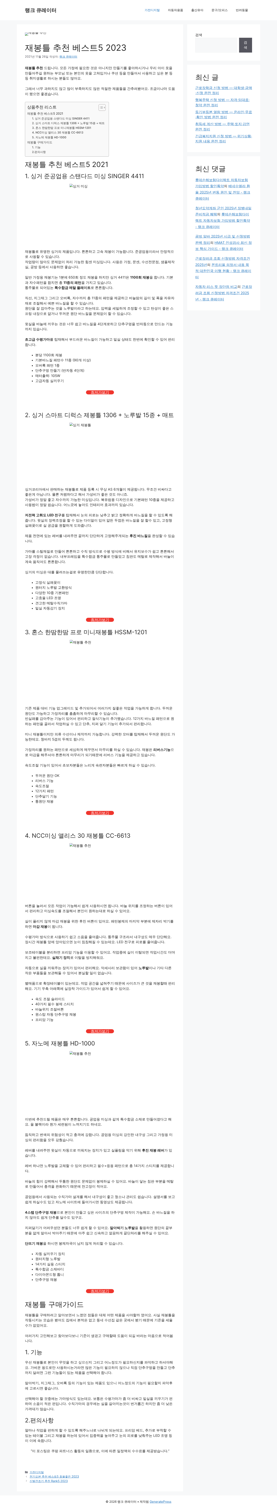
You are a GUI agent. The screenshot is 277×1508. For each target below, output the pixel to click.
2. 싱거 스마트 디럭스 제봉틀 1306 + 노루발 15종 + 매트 (68, 123)
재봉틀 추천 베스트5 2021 (45, 113)
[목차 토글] (100, 107)
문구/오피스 (220, 10)
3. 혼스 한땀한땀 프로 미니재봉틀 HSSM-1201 (61, 127)
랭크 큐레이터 (41, 10)
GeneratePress (160, 1502)
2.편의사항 (39, 152)
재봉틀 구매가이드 (39, 142)
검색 (198, 35)
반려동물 (242, 10)
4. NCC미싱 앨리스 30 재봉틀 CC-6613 (57, 132)
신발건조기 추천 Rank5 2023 (49, 1481)
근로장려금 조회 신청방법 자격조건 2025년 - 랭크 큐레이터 (223, 293)
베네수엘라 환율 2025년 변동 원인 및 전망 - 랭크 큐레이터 (222, 192)
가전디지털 (152, 10)
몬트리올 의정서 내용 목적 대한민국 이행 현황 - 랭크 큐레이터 (223, 271)
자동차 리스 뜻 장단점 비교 (216, 287)
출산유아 (197, 10)
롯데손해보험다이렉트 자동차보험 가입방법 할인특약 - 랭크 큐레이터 (222, 220)
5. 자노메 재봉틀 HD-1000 (49, 137)
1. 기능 (36, 147)
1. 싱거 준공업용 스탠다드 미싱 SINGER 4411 (61, 118)
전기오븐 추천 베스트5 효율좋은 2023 (54, 1476)
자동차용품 (175, 10)
